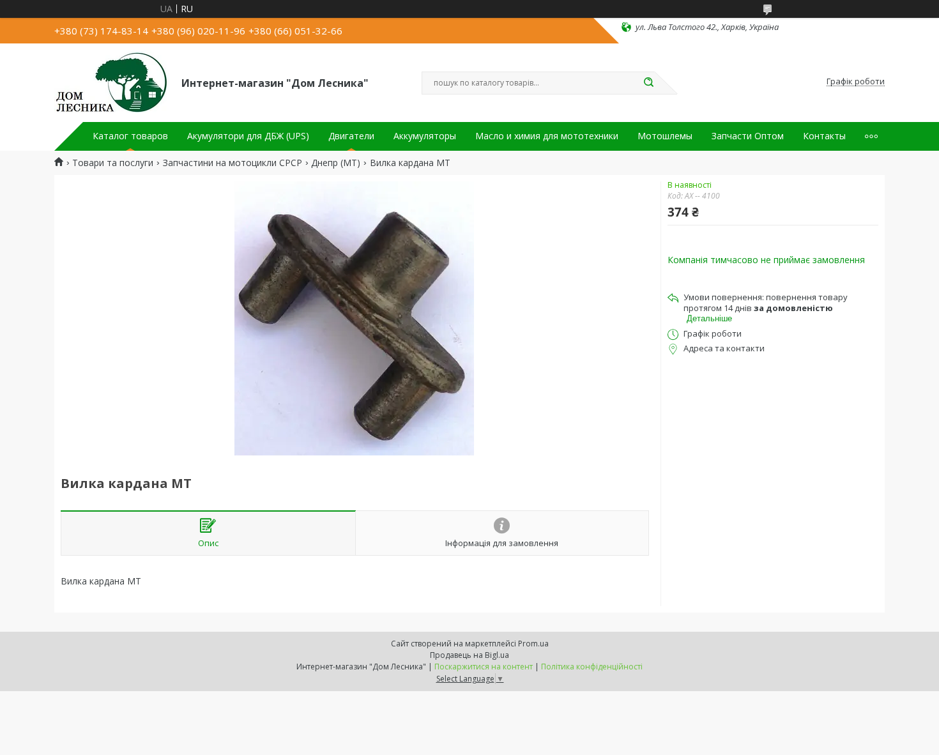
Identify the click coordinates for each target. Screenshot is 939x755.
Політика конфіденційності (592, 666)
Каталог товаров (130, 136)
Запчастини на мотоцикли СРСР (232, 163)
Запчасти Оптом (748, 136)
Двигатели (351, 136)
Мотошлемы (664, 136)
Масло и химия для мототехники (546, 136)
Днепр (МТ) (335, 163)
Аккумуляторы (424, 136)
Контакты (824, 136)
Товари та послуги (112, 163)
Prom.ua (533, 643)
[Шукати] (648, 83)
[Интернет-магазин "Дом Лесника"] (112, 82)
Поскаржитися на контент (483, 666)
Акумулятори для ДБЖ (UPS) (248, 136)
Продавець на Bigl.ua (469, 655)
